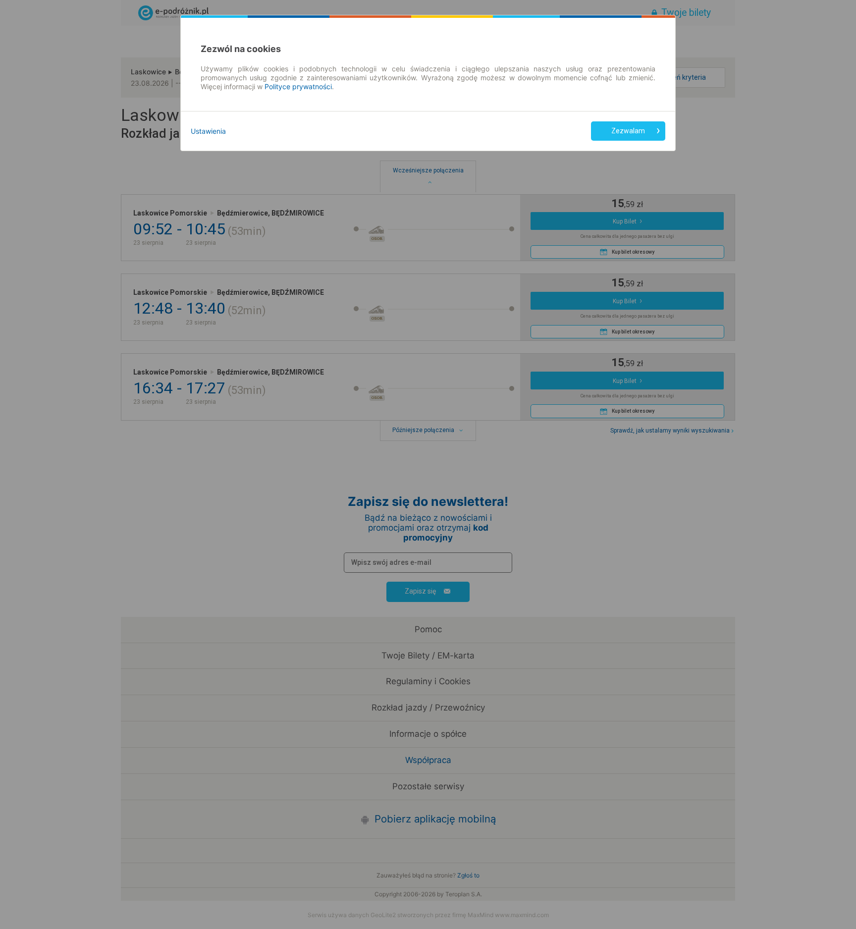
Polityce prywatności (298, 86)
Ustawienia (208, 131)
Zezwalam (628, 131)
